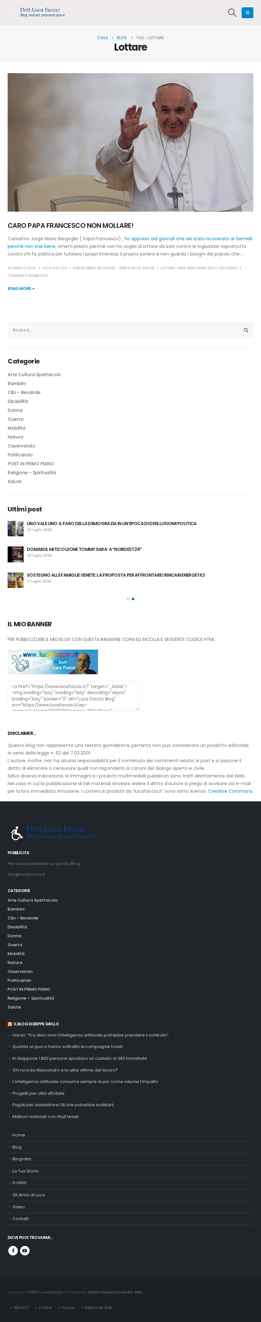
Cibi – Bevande (24, 392)
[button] (232, 13)
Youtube (25, 1250)
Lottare (168, 268)
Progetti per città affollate (38, 1093)
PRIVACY (21, 1307)
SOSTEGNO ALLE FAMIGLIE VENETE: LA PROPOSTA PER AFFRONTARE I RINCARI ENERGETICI (116, 575)
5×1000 (19, 1182)
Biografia (21, 1159)
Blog (17, 1147)
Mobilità (16, 428)
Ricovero (228, 268)
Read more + (21, 288)
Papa (181, 268)
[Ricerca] (246, 330)
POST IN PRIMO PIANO (31, 464)
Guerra (16, 419)
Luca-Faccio (54, 268)
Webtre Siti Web (98, 1307)
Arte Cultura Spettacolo (34, 374)
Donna (15, 410)
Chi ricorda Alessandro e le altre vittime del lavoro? (65, 1070)
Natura (15, 437)
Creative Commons (230, 791)
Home (18, 1135)
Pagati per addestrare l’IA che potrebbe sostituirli (63, 1105)
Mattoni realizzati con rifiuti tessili (45, 1116)
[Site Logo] (39, 13)
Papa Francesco (202, 268)
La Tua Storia (25, 1171)
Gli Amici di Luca (28, 1195)
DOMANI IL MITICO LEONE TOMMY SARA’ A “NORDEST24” (84, 549)
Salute (148, 268)
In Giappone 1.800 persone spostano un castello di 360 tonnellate (79, 1058)
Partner (68, 1307)
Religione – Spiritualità (32, 472)
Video (18, 1207)
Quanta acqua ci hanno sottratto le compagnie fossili (67, 1046)
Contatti (20, 1218)
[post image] (130, 142)
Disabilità (18, 401)
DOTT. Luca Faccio (46, 1292)
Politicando (84, 268)
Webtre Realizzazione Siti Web (115, 1292)
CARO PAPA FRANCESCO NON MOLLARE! (70, 225)
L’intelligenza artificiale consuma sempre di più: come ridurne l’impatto (85, 1081)
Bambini (16, 383)
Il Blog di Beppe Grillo (36, 1024)
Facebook (13, 1250)
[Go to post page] (16, 529)
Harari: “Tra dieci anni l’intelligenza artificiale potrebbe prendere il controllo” (90, 1035)
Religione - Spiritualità (119, 268)
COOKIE (45, 1307)
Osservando (21, 446)
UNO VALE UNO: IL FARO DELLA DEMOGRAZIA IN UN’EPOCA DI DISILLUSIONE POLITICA (112, 523)
